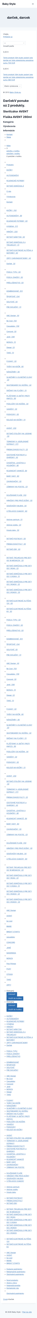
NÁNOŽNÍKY (13, 372)
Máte (9, 146)
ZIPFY (9, 985)
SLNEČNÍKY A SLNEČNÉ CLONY (19, 1108)
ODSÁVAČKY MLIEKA (17, 506)
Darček (11, 264)
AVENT (11, 428)
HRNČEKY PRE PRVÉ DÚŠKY (19, 500)
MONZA (11, 342)
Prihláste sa (7, 37)
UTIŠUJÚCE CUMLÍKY (17, 511)
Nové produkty (12, 1280)
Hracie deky (13, 530)
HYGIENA (12, 226)
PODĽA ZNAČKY (15, 277)
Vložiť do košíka (15, 998)
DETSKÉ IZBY (13, 549)
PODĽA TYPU (14, 272)
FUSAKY (11, 361)
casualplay (11, 937)
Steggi (11, 347)
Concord (11, 332)
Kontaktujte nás (13, 1288)
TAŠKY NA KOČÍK (15, 367)
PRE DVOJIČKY (14, 307)
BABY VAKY (13, 476)
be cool (9, 921)
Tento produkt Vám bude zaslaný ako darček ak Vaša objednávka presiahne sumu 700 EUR (18, 60)
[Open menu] (33, 3)
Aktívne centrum (14, 520)
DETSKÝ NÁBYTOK (16, 237)
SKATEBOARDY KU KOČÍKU (19, 385)
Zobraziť (11, 994)
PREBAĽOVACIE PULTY (17, 450)
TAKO (10, 353)
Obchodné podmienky (15, 1274)
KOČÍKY (10, 170)
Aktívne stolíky (14, 525)
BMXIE (9, 926)
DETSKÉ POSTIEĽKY (16, 539)
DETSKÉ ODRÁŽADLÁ (15, 186)
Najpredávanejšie (13, 1285)
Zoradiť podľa (8, 46)
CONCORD (11, 942)
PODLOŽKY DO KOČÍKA (17, 404)
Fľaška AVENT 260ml (17, 117)
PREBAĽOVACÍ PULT (16, 544)
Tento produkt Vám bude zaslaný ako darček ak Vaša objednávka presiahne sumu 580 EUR (18, 77)
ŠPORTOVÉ (13, 297)
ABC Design (13, 316)
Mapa (9, 137)
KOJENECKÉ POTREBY (15, 181)
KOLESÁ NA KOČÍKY (16, 420)
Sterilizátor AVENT (15, 111)
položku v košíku (13, 151)
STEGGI (10, 974)
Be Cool (12, 321)
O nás (9, 191)
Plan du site (27, 1312)
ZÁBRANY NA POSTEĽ (17, 487)
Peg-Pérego (11, 964)
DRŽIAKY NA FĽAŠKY (17, 391)
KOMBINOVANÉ (15, 291)
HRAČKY (12, 232)
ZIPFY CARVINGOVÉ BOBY (19, 258)
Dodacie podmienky (14, 1269)
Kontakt (10, 134)
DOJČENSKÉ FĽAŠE (16, 495)
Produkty (10, 165)
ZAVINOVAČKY (14, 481)
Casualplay (13, 326)
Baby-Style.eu (15, 92)
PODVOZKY (13, 414)
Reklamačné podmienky (16, 1272)
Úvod (5, 1299)
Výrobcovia (9, 126)
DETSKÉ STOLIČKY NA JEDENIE (19, 1138)
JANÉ (9, 948)
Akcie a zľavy (12, 1283)
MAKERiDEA (11, 953)
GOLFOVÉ (12, 302)
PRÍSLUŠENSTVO (15, 283)
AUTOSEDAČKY (13, 175)
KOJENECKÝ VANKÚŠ (17, 471)
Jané (11, 337)
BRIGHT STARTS (13, 932)
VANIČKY (12, 409)
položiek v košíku (13, 154)
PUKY (9, 969)
